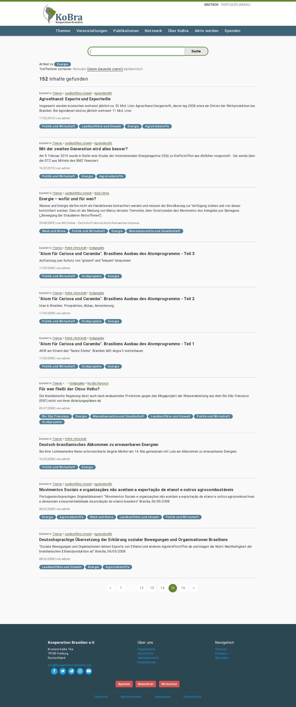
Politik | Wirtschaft (76, 248)
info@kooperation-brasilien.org (69, 665)
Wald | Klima (101, 193)
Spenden (232, 30)
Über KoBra (178, 30)
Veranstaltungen (92, 30)
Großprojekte (96, 248)
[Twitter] (63, 671)
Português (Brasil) (236, 4)
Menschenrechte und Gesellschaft (154, 231)
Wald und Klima (53, 231)
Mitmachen (169, 684)
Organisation (146, 649)
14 (162, 588)
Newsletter (146, 684)
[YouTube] (88, 671)
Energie (133, 126)
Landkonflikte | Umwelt (78, 93)
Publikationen (126, 30)
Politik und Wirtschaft (58, 126)
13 (152, 588)
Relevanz (79, 69)
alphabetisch (133, 69)
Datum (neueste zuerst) (105, 69)
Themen (63, 30)
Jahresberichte (148, 658)
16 (183, 588)
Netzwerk (153, 30)
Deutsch (211, 4)
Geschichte (145, 653)
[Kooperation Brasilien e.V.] (63, 14)
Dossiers (221, 653)
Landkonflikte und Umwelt (101, 126)
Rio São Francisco (98, 383)
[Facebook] (54, 671)
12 (142, 588)
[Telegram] (72, 671)
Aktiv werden (207, 30)
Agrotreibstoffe (103, 93)
